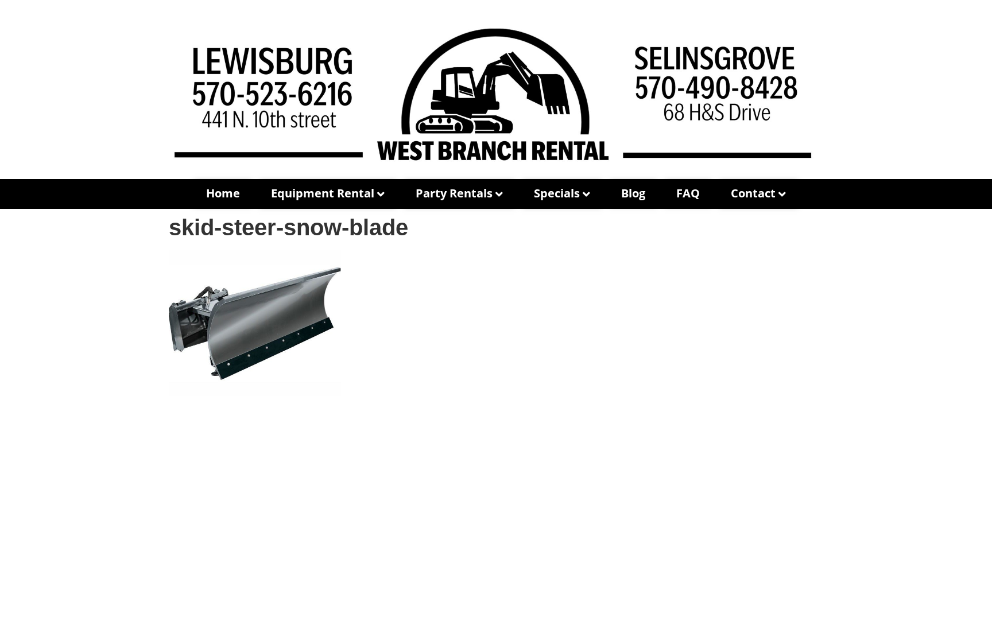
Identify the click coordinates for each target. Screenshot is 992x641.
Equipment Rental (322, 193)
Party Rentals (454, 193)
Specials (557, 193)
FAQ (688, 193)
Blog (633, 193)
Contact (753, 193)
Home (223, 193)
